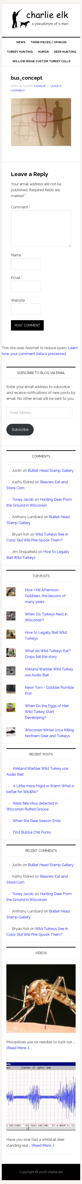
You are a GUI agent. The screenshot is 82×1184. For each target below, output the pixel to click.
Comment (20, 207)
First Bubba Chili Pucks (32, 832)
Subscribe (20, 429)
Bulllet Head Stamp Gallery (51, 470)
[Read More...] (17, 1048)
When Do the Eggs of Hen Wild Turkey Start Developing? (47, 712)
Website (18, 300)
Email (16, 278)
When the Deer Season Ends (37, 821)
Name (17, 255)
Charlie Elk (41, 18)
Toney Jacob (23, 499)
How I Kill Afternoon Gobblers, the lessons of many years (45, 596)
